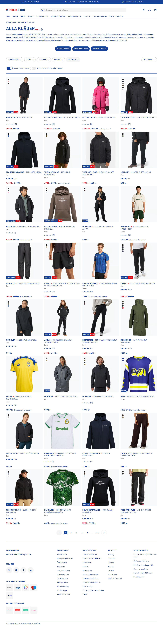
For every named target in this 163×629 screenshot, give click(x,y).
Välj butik (58, 68)
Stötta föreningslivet (90, 574)
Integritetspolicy (63, 570)
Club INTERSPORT (90, 554)
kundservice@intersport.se (18, 554)
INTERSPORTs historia (91, 582)
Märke (57, 60)
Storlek (42, 60)
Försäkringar (62, 590)
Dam (8, 17)
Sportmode (112, 574)
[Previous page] (59, 532)
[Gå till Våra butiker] (143, 9)
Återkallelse (62, 562)
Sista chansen (116, 17)
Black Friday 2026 (115, 578)
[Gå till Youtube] (16, 570)
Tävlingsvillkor (62, 582)
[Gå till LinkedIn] (31, 570)
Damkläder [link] (63, 49)
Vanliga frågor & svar (65, 558)
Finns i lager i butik (44, 68)
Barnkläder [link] (99, 49)
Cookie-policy (62, 578)
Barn (15, 17)
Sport (31, 17)
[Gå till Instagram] (9, 570)
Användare (13, 60)
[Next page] (104, 532)
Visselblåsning (63, 586)
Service (85, 566)
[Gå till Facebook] (24, 570)
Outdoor (111, 562)
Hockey (111, 570)
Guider (87, 17)
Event (85, 594)
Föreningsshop (100, 17)
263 (97, 533)
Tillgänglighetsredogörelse (93, 590)
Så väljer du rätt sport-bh (143, 565)
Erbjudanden (74, 17)
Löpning (111, 558)
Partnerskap (87, 586)
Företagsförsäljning (90, 578)
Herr (23, 17)
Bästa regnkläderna (141, 561)
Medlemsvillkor (63, 574)
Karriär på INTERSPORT (92, 558)
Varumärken (42, 17)
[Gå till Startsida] (16, 10)
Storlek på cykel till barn (142, 573)
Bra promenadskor (140, 569)
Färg (28, 60)
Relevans (148, 60)
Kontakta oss (62, 554)
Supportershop (58, 17)
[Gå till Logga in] (149, 9)
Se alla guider (138, 577)
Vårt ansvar (87, 562)
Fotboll (110, 566)
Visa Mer (72, 60)
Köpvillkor (61, 566)
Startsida (12, 22)
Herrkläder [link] (81, 49)
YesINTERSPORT (63, 594)
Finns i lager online (21, 68)
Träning (111, 554)
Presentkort (87, 570)
